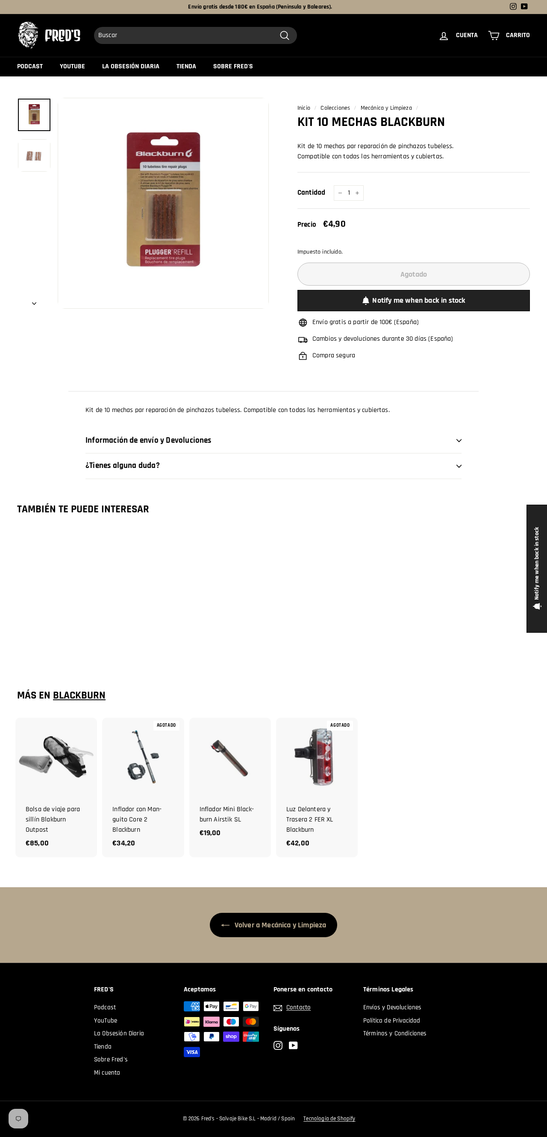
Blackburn (79, 695)
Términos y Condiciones (395, 1033)
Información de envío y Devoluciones (148, 440)
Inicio (303, 108)
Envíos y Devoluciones (392, 1007)
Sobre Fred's (233, 66)
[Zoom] (163, 203)
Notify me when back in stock (418, 300)
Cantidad (311, 192)
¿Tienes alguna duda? (122, 465)
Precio (306, 224)
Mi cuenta (107, 1073)
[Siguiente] (34, 301)
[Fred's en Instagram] (278, 1045)
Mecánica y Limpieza (386, 108)
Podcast (30, 66)
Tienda (186, 66)
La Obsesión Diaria (130, 66)
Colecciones (335, 108)
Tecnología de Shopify (329, 1118)
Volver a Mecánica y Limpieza (279, 925)
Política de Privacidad (392, 1021)
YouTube (72, 66)
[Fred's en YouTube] (293, 1045)
